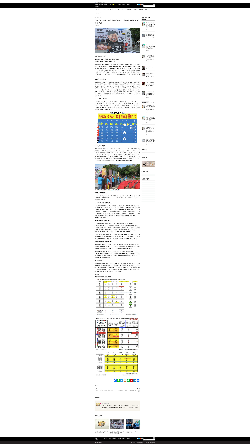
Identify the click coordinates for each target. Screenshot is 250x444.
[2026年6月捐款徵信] (143, 67)
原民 (114, 9)
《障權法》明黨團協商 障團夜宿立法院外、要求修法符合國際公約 (150, 75)
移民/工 (123, 9)
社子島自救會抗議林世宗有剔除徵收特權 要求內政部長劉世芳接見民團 (150, 36)
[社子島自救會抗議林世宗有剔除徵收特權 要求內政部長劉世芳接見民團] (143, 35)
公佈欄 (110, 4)
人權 (106, 9)
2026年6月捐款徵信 (149, 67)
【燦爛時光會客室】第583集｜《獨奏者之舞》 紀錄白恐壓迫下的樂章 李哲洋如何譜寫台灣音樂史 (150, 58)
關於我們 (96, 4)
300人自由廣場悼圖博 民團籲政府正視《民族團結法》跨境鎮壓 (150, 84)
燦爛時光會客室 (145, 102)
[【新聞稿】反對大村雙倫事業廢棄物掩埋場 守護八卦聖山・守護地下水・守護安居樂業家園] (117, 423)
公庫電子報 (152, 102)
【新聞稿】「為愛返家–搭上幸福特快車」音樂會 (104, 390)
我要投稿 (123, 4)
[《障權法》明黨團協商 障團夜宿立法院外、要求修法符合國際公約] (143, 74)
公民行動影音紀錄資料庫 (98, 442)
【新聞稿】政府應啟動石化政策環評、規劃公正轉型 (132, 431)
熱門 (146, 17)
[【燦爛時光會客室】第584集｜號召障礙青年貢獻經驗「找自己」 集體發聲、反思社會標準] (143, 45)
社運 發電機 (105, 403)
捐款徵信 (119, 4)
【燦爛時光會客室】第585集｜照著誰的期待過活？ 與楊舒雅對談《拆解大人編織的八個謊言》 (150, 25)
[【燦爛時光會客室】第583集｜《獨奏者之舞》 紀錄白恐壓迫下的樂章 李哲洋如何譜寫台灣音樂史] (143, 56)
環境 (102, 9)
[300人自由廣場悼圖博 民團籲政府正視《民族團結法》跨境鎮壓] (143, 83)
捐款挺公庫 (114, 4)
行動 (149, 17)
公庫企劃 (141, 9)
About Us (101, 4)
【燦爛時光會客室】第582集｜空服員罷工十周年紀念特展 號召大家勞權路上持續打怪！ (150, 141)
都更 (118, 9)
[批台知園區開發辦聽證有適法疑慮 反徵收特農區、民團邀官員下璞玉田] (143, 92)
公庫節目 (135, 9)
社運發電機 (129, 9)
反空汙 (98, 385)
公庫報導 (97, 9)
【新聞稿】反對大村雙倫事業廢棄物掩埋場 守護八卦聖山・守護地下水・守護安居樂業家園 (117, 432)
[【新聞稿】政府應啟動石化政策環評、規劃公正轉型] (133, 423)
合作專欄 (146, 9)
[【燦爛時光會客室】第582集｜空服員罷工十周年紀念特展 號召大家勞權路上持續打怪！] (143, 140)
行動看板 (128, 4)
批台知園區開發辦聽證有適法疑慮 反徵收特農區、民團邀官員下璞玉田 (150, 93)
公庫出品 (97, 6)
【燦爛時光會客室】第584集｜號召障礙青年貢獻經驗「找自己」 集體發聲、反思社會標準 (150, 46)
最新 (143, 17)
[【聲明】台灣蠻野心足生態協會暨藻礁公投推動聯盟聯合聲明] (102, 423)
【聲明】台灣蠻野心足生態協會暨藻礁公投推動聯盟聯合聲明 (101, 431)
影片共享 (106, 4)
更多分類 (97, 13)
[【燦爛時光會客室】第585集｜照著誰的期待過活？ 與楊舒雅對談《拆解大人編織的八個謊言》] (143, 23)
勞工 (110, 9)
